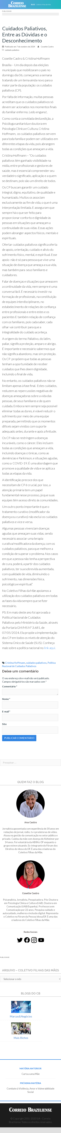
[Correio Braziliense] (18, 4)
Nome (6, 699)
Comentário (9, 686)
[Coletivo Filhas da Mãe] (42, 4)
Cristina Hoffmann (15, 662)
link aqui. (50, 648)
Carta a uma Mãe (31, 1073)
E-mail (6, 711)
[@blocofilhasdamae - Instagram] (34, 940)
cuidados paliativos (36, 662)
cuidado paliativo (12, 50)
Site (4, 724)
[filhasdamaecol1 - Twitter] (20, 940)
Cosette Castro (47, 47)
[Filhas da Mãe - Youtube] (41, 940)
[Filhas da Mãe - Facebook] (27, 940)
